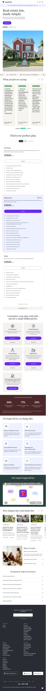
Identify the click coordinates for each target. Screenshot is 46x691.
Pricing (4, 626)
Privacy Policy (24, 618)
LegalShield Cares (6, 669)
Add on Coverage (27, 639)
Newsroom (5, 661)
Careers (4, 664)
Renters (25, 633)
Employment (5, 651)
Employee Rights (26, 636)
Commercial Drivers (27, 638)
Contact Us (5, 667)
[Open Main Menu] (42, 2)
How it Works (26, 648)
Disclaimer (29, 681)
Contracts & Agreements (8, 650)
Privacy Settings (16, 681)
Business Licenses (6, 647)
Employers (25, 651)
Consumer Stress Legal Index (29, 653)
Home (4, 625)
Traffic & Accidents (27, 628)
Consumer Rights (27, 630)
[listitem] (32, 553)
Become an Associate (27, 655)
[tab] (20, 141)
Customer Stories (27, 645)
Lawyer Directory (26, 647)
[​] (37, 2)
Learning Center (26, 644)
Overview (25, 625)
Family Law (25, 634)
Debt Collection (6, 645)
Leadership (5, 662)
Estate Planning (26, 626)
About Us (5, 659)
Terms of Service (23, 681)
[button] (10, 673)
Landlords (5, 653)
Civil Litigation (6, 648)
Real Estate (25, 631)
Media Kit (5, 665)
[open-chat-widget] (42, 688)
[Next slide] (42, 79)
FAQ (24, 650)
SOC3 (33, 681)
